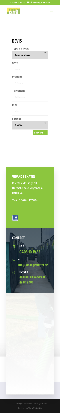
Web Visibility (35, 408)
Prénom (17, 76)
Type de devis (20, 48)
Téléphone (18, 90)
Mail (15, 104)
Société (16, 118)
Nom (15, 62)
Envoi (38, 132)
